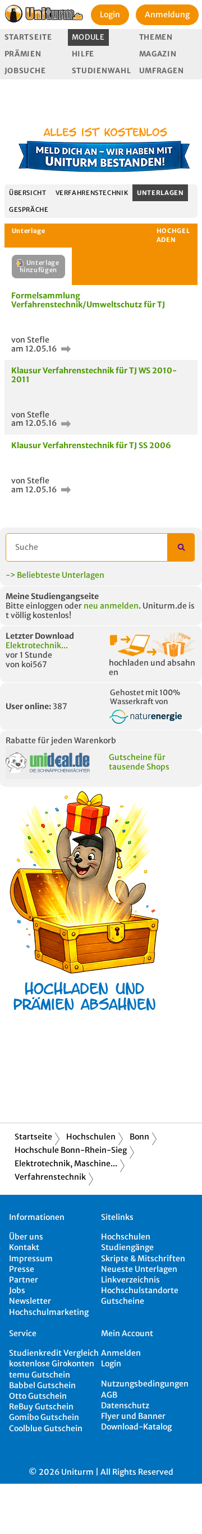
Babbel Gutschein (42, 1385)
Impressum (31, 1258)
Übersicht (28, 193)
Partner (23, 1280)
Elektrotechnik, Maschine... (66, 1163)
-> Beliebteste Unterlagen (55, 575)
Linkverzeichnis (130, 1280)
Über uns (26, 1237)
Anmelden (121, 1353)
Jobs (17, 1290)
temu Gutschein (39, 1375)
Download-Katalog (136, 1427)
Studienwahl (101, 70)
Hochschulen (91, 1137)
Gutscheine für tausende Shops (139, 762)
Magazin (158, 54)
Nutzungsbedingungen (145, 1384)
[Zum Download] (64, 349)
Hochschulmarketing (49, 1312)
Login (110, 15)
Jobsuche (25, 70)
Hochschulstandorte (139, 1290)
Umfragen (161, 70)
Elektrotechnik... (37, 645)
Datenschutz (125, 1405)
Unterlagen (160, 193)
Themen (156, 37)
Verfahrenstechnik (92, 193)
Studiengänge (127, 1247)
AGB (109, 1395)
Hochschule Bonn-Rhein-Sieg (71, 1150)
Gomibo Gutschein (44, 1417)
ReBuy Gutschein (41, 1407)
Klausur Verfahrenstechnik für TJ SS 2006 (91, 445)
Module (88, 37)
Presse (21, 1269)
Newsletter (30, 1301)
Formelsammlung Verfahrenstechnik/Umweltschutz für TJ (88, 300)
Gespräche (29, 209)
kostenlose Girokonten (51, 1364)
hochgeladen (173, 235)
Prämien (23, 54)
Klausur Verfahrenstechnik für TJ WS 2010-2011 (94, 374)
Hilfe (83, 54)
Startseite (28, 37)
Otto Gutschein (38, 1396)
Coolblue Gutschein (45, 1428)
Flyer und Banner (133, 1416)
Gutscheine (122, 1301)
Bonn (139, 1137)
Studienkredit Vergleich (54, 1353)
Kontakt (24, 1247)
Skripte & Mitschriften (143, 1258)
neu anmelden (111, 606)
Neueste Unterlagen (139, 1269)
